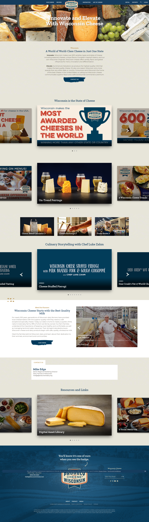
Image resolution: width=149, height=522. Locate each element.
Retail (127, 2)
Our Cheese (50, 2)
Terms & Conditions (76, 504)
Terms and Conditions (114, 471)
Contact (74, 501)
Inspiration (87, 2)
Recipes (58, 2)
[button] (74, 125)
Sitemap (96, 504)
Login (146, 2)
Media (81, 501)
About (68, 501)
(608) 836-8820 (34, 475)
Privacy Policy (103, 471)
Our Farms (42, 343)
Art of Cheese (97, 2)
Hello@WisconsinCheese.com (34, 477)
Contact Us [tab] (38, 362)
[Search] (140, 2)
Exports (135, 2)
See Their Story (83, 344)
